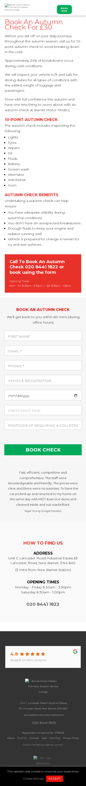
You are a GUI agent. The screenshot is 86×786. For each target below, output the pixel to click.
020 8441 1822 (41, 267)
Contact (34, 738)
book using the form (33, 272)
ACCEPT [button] (54, 778)
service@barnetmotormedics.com (44, 714)
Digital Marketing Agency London (43, 744)
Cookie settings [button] (33, 778)
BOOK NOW (64, 9)
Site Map (55, 738)
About (11, 738)
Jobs (44, 738)
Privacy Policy (71, 738)
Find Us (22, 738)
